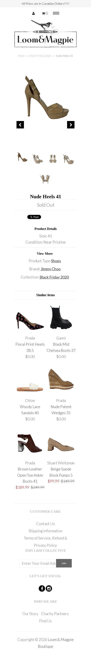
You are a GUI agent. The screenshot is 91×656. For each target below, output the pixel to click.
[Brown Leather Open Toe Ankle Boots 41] (30, 454)
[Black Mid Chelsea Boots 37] (61, 330)
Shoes (56, 260)
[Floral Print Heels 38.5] (30, 330)
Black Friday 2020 (40, 55)
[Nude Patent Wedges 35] (61, 392)
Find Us (45, 620)
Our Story (30, 613)
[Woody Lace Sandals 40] (30, 392)
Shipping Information (45, 530)
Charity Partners (55, 613)
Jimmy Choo (51, 268)
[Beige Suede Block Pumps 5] (61, 454)
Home (21, 55)
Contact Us (45, 523)
